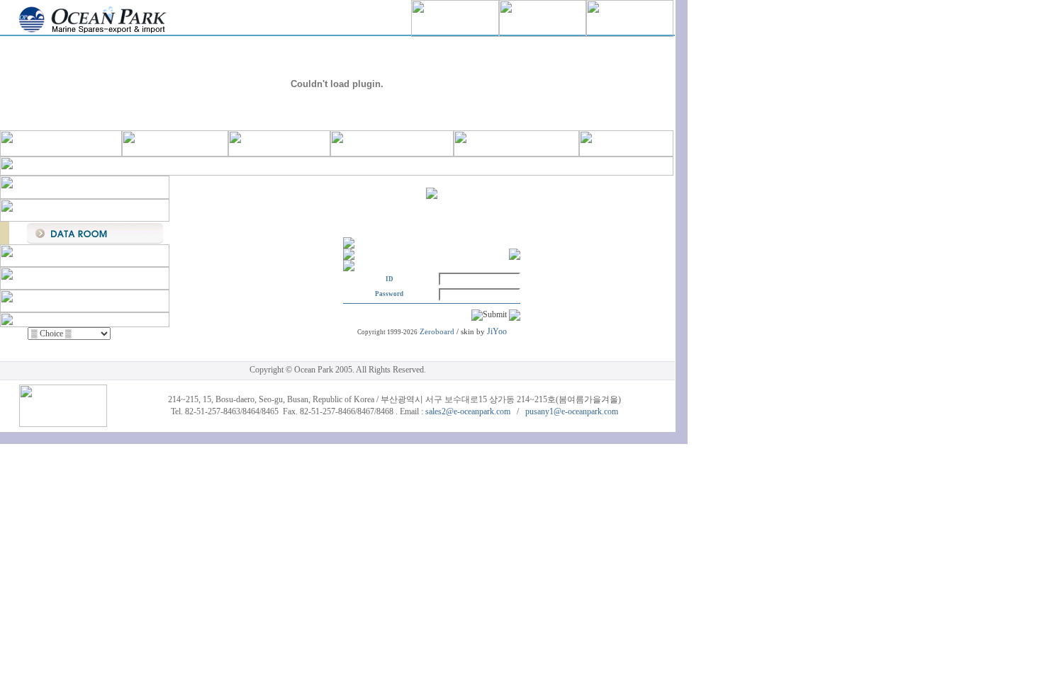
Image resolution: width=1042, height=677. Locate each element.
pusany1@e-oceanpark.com (571, 411)
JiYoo (497, 331)
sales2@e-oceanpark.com (467, 411)
